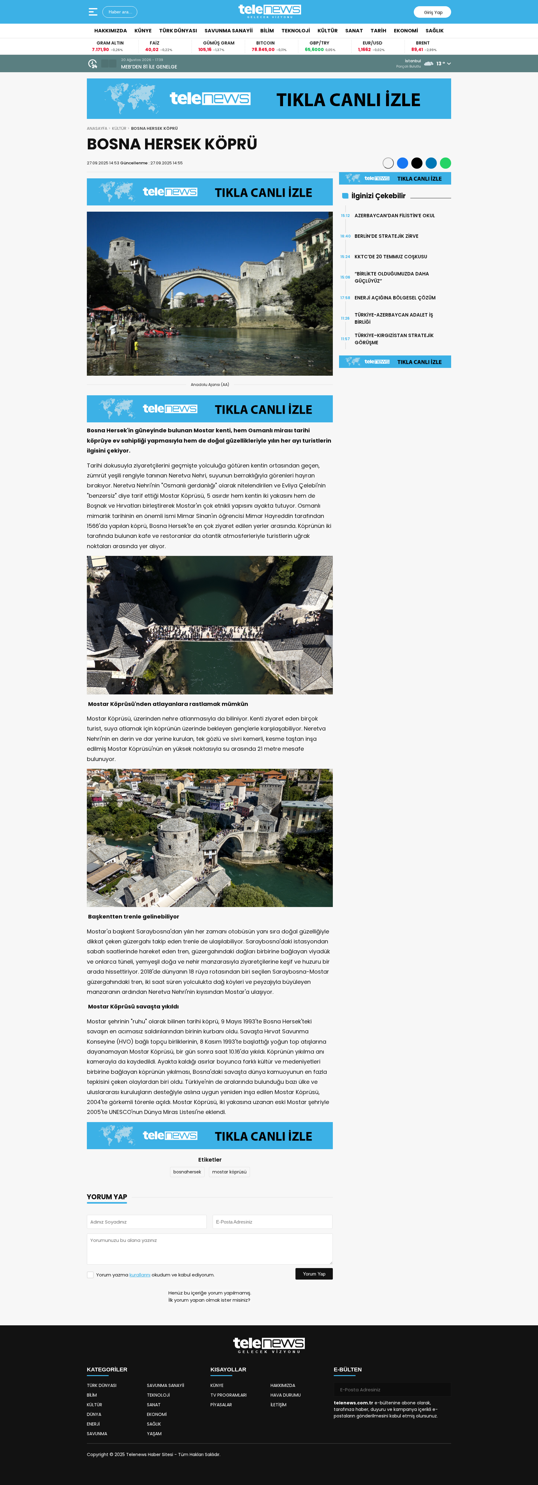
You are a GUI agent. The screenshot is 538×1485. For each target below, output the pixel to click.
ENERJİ (93, 1424)
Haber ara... (119, 11)
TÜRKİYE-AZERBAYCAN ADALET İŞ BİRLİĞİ (394, 318)
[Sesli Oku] (388, 163)
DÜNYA (94, 1414)
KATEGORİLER (107, 1369)
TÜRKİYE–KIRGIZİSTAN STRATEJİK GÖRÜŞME (394, 339)
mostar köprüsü (229, 1172)
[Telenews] (269, 12)
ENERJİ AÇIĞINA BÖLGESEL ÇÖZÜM (395, 297)
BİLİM (267, 30)
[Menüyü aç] (94, 12)
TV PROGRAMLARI (228, 1395)
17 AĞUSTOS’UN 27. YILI (149, 66)
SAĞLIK (435, 30)
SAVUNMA (97, 1434)
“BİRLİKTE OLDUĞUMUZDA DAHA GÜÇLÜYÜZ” (392, 277)
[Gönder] (444, 1389)
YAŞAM (154, 1434)
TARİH (378, 30)
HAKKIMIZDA (110, 30)
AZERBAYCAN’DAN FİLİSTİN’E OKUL (395, 215)
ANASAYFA (97, 128)
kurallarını (140, 1274)
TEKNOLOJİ (295, 30)
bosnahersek (187, 1172)
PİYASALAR (221, 1405)
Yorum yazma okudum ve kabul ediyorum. (155, 1274)
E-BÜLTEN (348, 1369)
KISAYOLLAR (228, 1369)
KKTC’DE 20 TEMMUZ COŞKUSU (391, 256)
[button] (105, 63)
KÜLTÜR (328, 30)
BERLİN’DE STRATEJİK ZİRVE (386, 236)
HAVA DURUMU (286, 1395)
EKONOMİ (406, 30)
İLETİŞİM (278, 1405)
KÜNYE (143, 30)
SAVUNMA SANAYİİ (229, 30)
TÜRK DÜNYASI (178, 30)
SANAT (354, 30)
